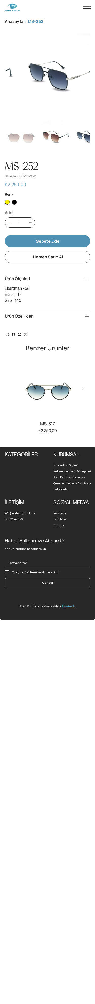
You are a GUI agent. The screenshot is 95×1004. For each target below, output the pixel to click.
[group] (48, 397)
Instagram (59, 513)
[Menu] (87, 7)
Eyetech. (69, 606)
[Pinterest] (19, 334)
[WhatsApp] (7, 334)
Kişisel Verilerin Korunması (69, 477)
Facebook (59, 519)
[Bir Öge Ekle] (30, 222)
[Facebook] (13, 334)
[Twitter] (25, 334)
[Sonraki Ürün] (83, 389)
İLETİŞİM (14, 502)
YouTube (59, 525)
